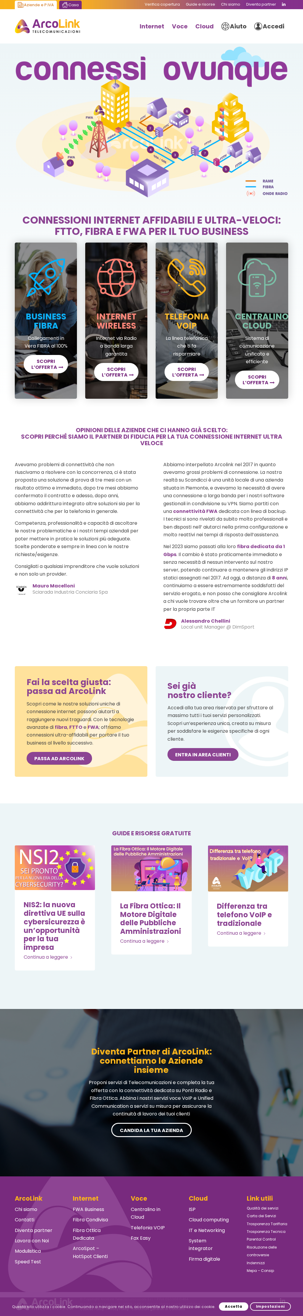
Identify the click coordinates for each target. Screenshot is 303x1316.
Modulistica (28, 1251)
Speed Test (28, 1261)
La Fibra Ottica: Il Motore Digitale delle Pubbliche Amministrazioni (150, 918)
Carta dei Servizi (261, 1215)
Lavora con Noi (32, 1240)
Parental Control (261, 1239)
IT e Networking (207, 1230)
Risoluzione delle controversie (262, 1251)
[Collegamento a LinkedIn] (283, 4)
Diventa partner (33, 1230)
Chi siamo (26, 1209)
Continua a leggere (46, 957)
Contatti (24, 1219)
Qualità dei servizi (262, 1208)
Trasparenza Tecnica (266, 1231)
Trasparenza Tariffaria (267, 1223)
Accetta (233, 1306)
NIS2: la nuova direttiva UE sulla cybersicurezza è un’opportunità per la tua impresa (54, 926)
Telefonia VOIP (148, 1227)
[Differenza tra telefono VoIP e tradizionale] (248, 868)
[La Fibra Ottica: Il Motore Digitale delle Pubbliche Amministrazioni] (151, 868)
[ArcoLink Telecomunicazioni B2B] (47, 26)
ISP (192, 1209)
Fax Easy (141, 1238)
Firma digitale (204, 1259)
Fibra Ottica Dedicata (87, 1234)
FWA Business (88, 1209)
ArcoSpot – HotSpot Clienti (90, 1252)
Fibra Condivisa (90, 1219)
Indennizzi (256, 1262)
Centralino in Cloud (145, 1213)
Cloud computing (209, 1219)
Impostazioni (270, 1306)
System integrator (201, 1244)
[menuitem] (162, 4)
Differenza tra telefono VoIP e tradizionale (244, 914)
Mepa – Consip (260, 1270)
